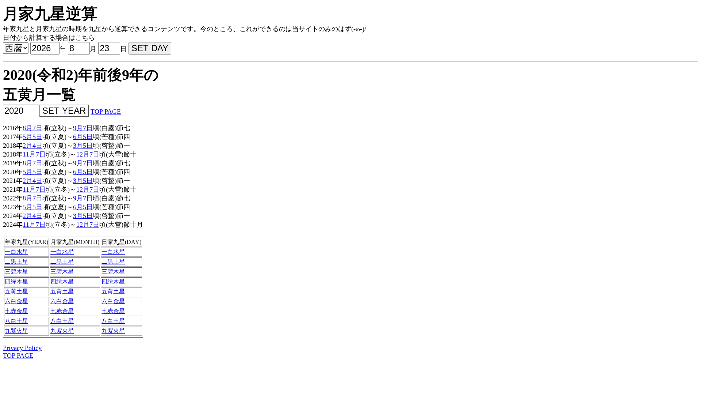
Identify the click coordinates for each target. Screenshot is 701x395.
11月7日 (34, 154)
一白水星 (16, 252)
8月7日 (32, 128)
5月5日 (32, 136)
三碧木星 (16, 271)
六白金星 (16, 301)
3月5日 (83, 145)
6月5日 (83, 136)
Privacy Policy (22, 347)
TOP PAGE (106, 111)
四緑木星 (16, 281)
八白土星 (16, 321)
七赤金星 (16, 311)
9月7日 (83, 128)
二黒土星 (16, 262)
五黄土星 (16, 291)
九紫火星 (16, 331)
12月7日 (87, 154)
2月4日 (32, 145)
